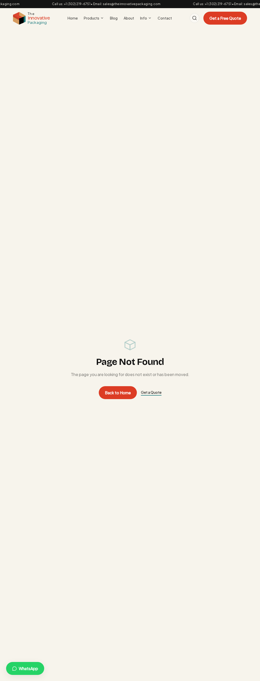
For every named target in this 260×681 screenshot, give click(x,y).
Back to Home (118, 392)
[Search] (194, 18)
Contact (165, 18)
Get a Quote (151, 392)
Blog (114, 18)
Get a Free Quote (225, 18)
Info (143, 18)
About (129, 18)
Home (73, 18)
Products (91, 18)
